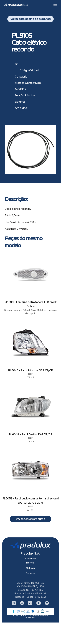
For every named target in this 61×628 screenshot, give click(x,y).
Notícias (30, 568)
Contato (30, 573)
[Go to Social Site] (13, 603)
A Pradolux (30, 558)
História (30, 562)
